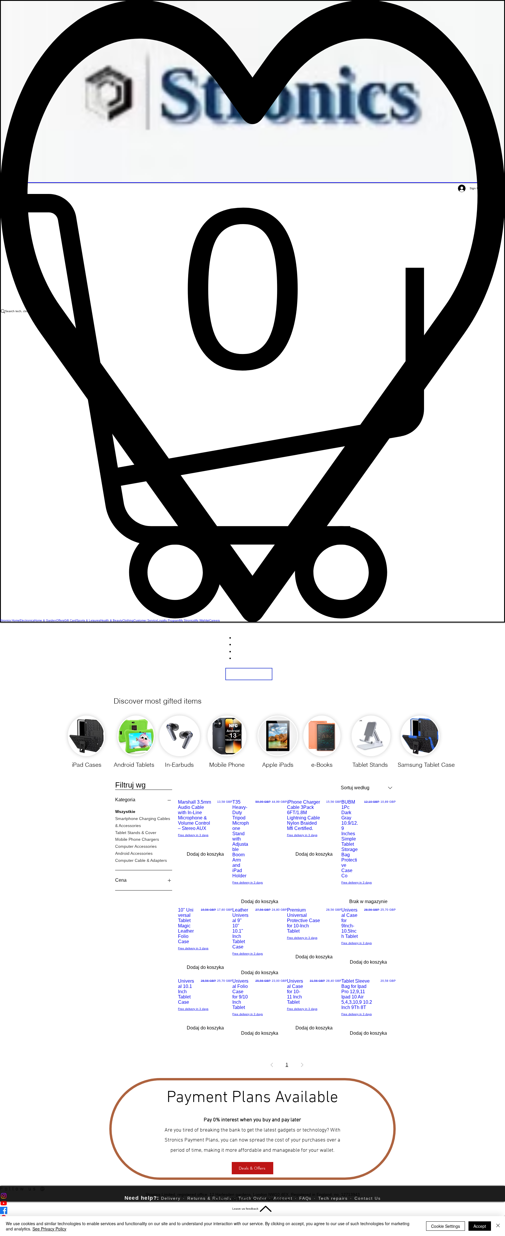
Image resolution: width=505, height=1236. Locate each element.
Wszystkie (125, 811)
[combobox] (366, 788)
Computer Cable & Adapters (141, 860)
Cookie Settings (445, 1226)
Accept (479, 1226)
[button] (252, 406)
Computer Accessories (136, 846)
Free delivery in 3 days (193, 835)
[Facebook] (252, 1210)
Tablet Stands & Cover (135, 832)
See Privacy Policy (49, 1229)
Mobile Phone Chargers (137, 839)
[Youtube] (252, 1203)
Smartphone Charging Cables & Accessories (142, 822)
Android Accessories (134, 853)
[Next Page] (302, 1065)
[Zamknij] (497, 1226)
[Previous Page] (271, 1065)
